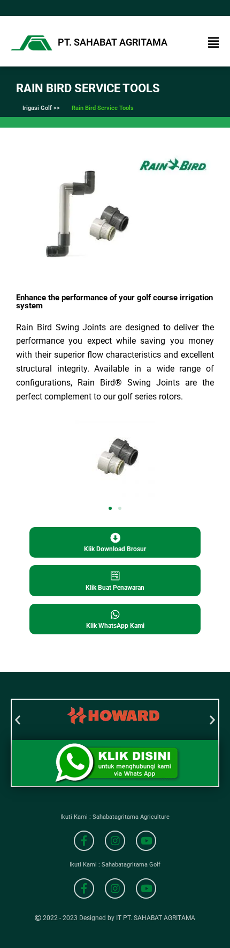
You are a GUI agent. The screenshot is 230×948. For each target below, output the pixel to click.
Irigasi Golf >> (41, 108)
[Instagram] (115, 841)
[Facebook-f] (84, 841)
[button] (213, 43)
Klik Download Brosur (115, 549)
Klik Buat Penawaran (115, 587)
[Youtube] (146, 841)
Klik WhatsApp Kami (115, 625)
